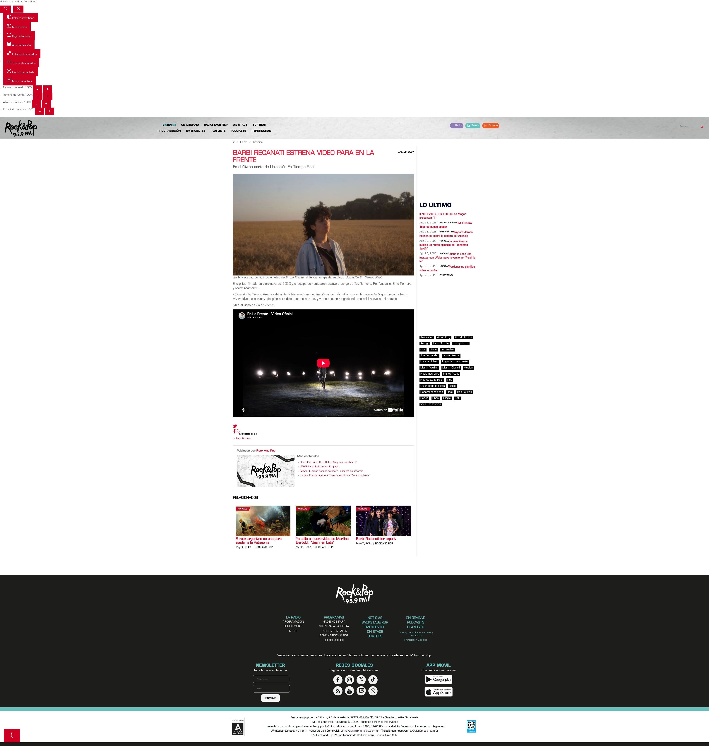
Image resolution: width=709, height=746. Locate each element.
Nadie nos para (429, 374)
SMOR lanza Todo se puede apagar (320, 467)
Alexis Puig (444, 337)
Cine (423, 349)
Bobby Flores (461, 343)
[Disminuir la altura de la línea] (36, 104)
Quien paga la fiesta (334, 626)
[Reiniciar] (5, 9)
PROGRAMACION (293, 622)
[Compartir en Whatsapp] (237, 432)
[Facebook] (234, 432)
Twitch (475, 125)
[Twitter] (235, 426)
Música (468, 367)
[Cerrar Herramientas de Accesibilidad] (18, 9)
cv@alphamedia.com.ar (424, 731)
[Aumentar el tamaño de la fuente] (47, 96)
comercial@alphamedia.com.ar (360, 731)
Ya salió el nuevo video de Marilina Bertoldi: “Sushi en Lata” (322, 541)
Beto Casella (441, 343)
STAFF (293, 631)
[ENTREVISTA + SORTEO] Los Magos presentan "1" (328, 462)
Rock (450, 392)
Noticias (242, 509)
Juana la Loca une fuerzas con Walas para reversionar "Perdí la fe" (447, 258)
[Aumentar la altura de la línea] (46, 104)
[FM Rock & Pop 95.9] (18, 128)
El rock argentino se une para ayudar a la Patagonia (259, 541)
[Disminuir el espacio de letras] (39, 111)
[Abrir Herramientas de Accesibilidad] (12, 735)
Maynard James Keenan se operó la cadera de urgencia (331, 471)
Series (424, 398)
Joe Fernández (429, 355)
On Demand (446, 275)
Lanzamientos (451, 355)
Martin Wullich (429, 367)
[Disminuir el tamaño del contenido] (37, 89)
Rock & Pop (464, 392)
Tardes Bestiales (334, 631)
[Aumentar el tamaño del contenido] (47, 89)
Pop (449, 380)
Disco (433, 349)
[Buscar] (702, 126)
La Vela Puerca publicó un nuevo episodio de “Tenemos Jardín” (335, 476)
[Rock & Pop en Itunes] (438, 692)
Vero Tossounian (430, 404)
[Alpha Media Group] (237, 727)
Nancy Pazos (451, 374)
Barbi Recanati (243, 438)
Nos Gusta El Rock (431, 380)
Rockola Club (334, 640)
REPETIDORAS (293, 626)
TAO (457, 398)
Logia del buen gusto (455, 361)
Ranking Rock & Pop (334, 635)
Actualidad (426, 337)
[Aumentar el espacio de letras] (49, 111)
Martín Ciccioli (451, 367)
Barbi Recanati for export (376, 539)
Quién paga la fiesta (432, 386)
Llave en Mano (429, 361)
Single (447, 398)
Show (435, 398)
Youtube (492, 125)
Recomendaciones (431, 392)
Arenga (424, 343)
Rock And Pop (265, 450)
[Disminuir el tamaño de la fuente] (37, 96)
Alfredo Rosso (463, 337)
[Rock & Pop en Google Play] (438, 679)
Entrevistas (447, 349)
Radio (458, 125)
